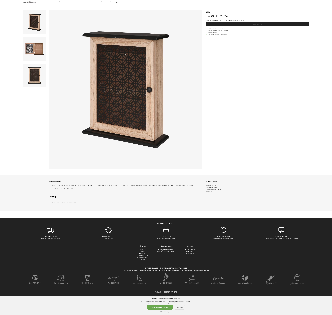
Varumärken (59, 2)
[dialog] (166, 305)
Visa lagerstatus (257, 24)
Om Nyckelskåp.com (99, 2)
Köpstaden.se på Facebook (166, 249)
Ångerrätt (142, 253)
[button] (166, 312)
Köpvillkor (84, 2)
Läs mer (184, 303)
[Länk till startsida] (49, 202)
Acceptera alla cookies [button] (160, 307)
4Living (214, 185)
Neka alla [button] (179, 307)
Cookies (142, 259)
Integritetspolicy (142, 257)
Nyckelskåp (46, 2)
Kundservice (72, 2)
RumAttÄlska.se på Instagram (166, 251)
